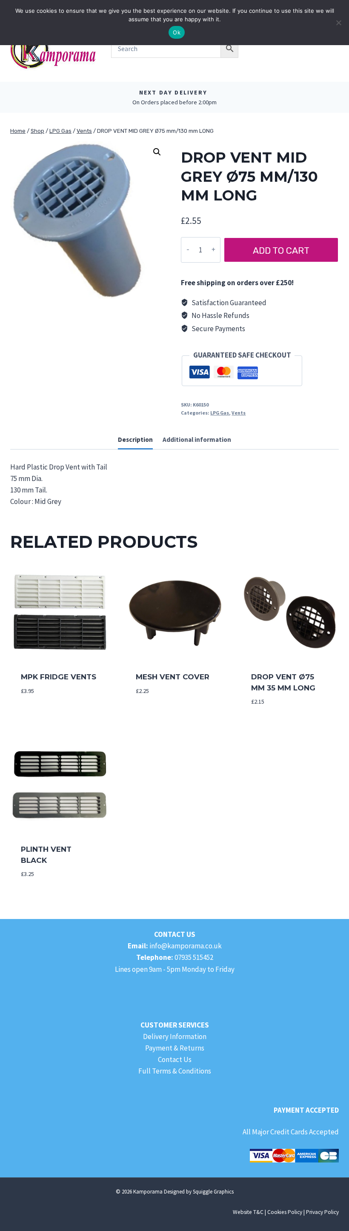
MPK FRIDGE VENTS (58, 677)
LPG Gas (219, 412)
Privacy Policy (322, 1212)
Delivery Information (174, 1036)
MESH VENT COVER (172, 677)
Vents (239, 412)
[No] (338, 22)
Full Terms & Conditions (174, 1071)
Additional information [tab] (197, 439)
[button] (157, 152)
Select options (49, 716)
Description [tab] (135, 439)
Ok (176, 32)
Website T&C (248, 1212)
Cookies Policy (284, 1212)
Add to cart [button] (157, 716)
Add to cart (281, 250)
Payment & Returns (174, 1048)
